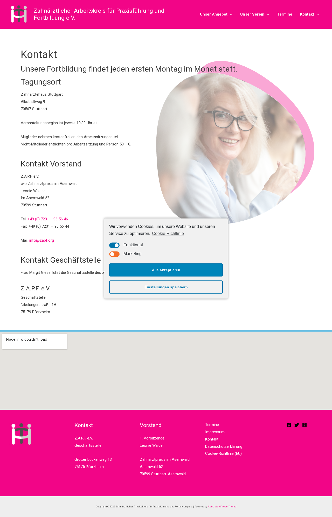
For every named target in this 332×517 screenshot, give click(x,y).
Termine (284, 14)
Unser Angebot (213, 14)
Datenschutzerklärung (223, 446)
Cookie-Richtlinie (168, 233)
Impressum (215, 432)
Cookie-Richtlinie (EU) (223, 453)
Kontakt (307, 14)
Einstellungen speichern (166, 287)
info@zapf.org (41, 240)
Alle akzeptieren (166, 270)
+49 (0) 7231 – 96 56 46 (47, 219)
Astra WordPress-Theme (222, 506)
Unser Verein (252, 14)
